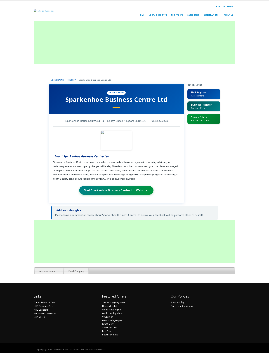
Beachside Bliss (110, 334)
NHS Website (40, 317)
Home (141, 15)
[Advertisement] (127, 42)
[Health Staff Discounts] (44, 10)
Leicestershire (57, 79)
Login (230, 6)
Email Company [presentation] (76, 271)
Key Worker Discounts (45, 313)
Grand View (107, 323)
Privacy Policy (177, 302)
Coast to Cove (109, 327)
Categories (193, 15)
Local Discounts (158, 15)
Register (220, 6)
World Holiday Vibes (112, 313)
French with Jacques (112, 320)
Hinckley (71, 79)
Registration (210, 15)
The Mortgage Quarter (113, 302)
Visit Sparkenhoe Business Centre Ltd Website (115, 190)
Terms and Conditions (182, 306)
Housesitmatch (109, 306)
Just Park (106, 331)
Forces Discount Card (44, 302)
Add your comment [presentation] (49, 271)
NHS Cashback (41, 309)
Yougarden (107, 316)
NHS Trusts (177, 15)
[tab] (49, 271)
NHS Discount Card (43, 306)
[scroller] (263, 349)
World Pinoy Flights (111, 309)
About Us (228, 15)
